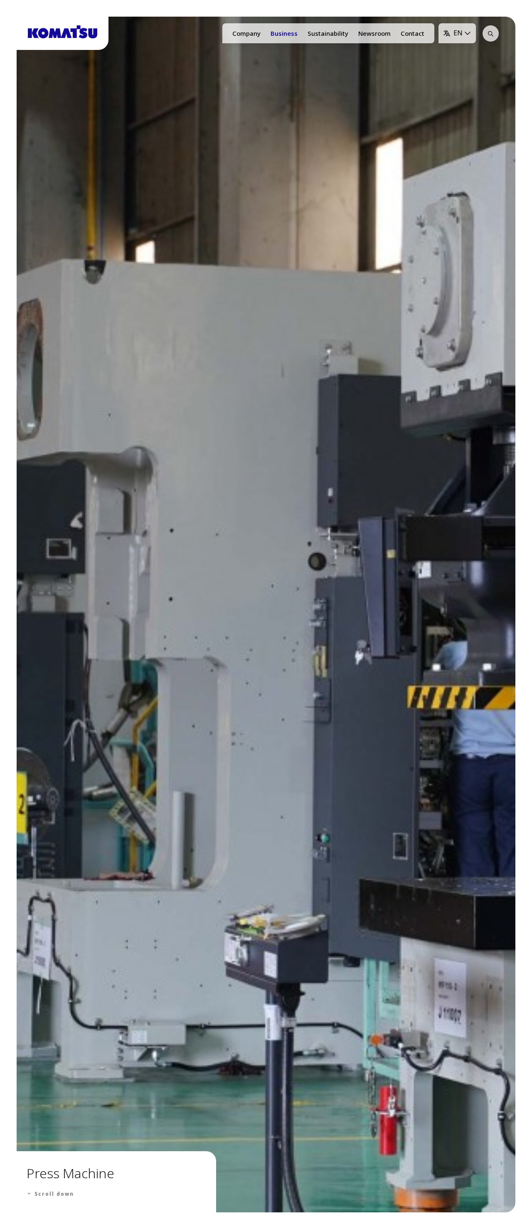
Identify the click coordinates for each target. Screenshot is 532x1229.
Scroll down (53, 1193)
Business (284, 33)
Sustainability (328, 33)
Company (246, 33)
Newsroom (374, 33)
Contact (412, 33)
